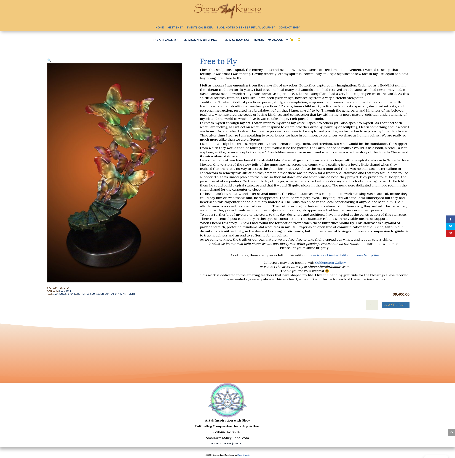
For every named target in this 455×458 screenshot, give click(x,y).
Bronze (72, 294)
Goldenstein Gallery (330, 262)
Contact (239, 443)
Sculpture (65, 290)
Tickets (258, 39)
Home (160, 27)
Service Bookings (237, 39)
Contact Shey (289, 27)
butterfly (83, 294)
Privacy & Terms (221, 443)
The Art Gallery (164, 39)
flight (131, 294)
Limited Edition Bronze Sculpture (344, 255)
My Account (276, 39)
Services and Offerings (200, 39)
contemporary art (116, 294)
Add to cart (395, 305)
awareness (59, 294)
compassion (97, 294)
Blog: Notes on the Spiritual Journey (246, 27)
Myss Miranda (243, 455)
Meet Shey (175, 27)
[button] (49, 60)
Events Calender (200, 27)
